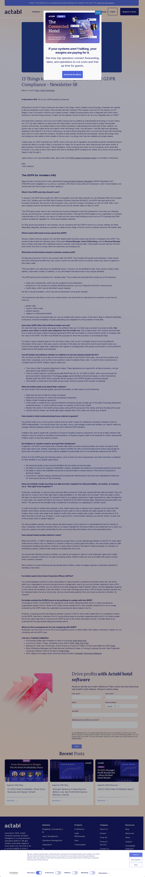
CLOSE (98, 12)
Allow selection (136, 860)
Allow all (135, 854)
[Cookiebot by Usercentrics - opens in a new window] (13, 873)
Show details (103, 873)
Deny (136, 865)
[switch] (58, 872)
